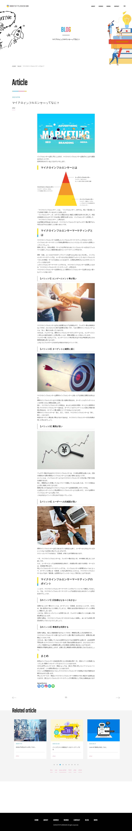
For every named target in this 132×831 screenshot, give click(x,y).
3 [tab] (60, 764)
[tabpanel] (66, 739)
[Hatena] (49, 686)
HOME (14, 66)
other (13, 108)
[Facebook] (39, 686)
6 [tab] (69, 764)
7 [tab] (72, 764)
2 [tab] (57, 764)
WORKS (109, 6)
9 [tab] (77, 764)
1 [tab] (54, 764)
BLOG (19, 66)
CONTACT (116, 6)
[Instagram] (46, 686)
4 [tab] (63, 764)
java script (62, 770)
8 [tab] (75, 764)
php (75, 770)
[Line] (53, 686)
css (56, 770)
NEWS (95, 820)
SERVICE (101, 6)
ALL (51, 770)
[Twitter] (42, 686)
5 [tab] (66, 764)
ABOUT (93, 6)
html (70, 770)
